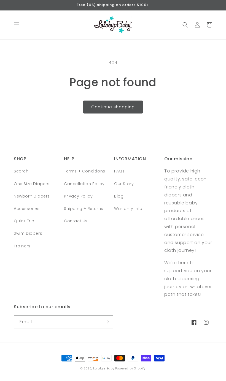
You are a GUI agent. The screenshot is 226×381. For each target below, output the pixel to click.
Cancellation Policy (84, 184)
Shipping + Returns (83, 208)
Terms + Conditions (84, 171)
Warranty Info (128, 208)
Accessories (27, 208)
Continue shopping (113, 107)
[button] (16, 25)
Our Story (124, 184)
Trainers (22, 246)
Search (21, 171)
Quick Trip (24, 221)
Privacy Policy (78, 196)
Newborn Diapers (32, 196)
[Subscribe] (107, 321)
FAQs (119, 171)
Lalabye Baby (103, 368)
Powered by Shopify (130, 368)
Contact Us (76, 221)
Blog (118, 196)
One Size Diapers (32, 184)
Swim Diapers (28, 233)
